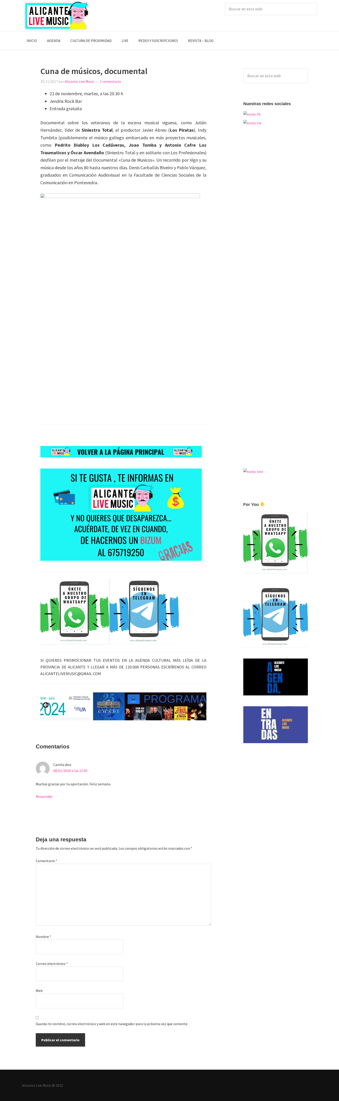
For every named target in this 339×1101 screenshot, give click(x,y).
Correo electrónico (52, 963)
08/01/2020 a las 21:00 (70, 770)
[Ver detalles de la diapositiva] (123, 706)
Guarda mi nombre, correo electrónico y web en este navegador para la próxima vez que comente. (112, 1023)
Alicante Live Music (56, 15)
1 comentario (110, 81)
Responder (44, 796)
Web (39, 990)
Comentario (46, 860)
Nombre (43, 936)
